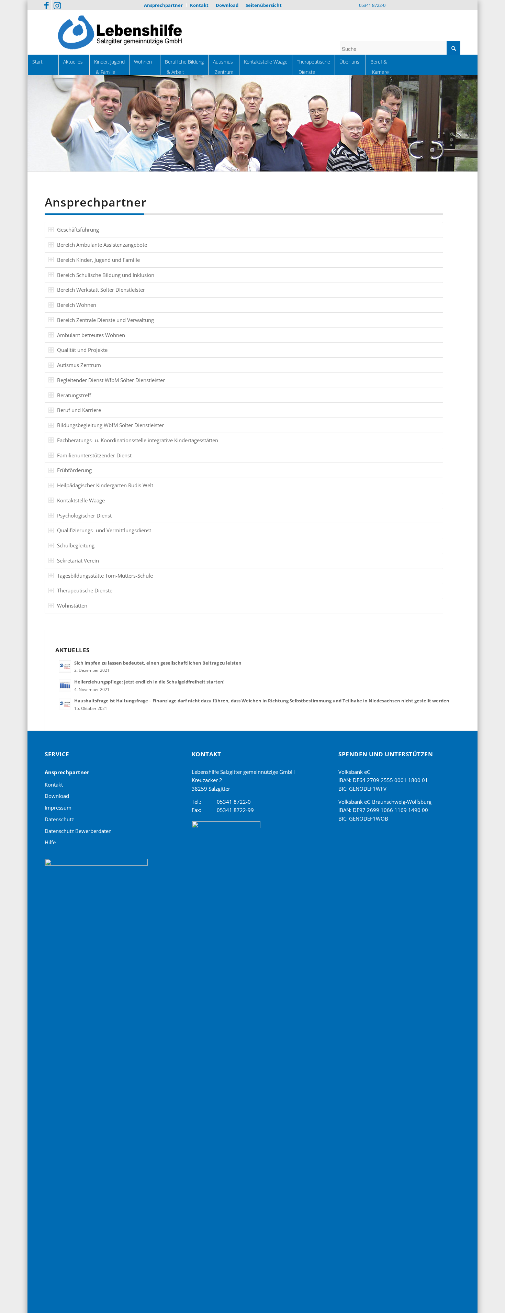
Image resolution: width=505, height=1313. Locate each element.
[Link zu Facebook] (47, 5)
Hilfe (50, 842)
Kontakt (54, 784)
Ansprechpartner (67, 772)
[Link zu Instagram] (57, 5)
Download (57, 795)
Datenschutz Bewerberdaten (78, 830)
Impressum (58, 807)
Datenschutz (59, 819)
